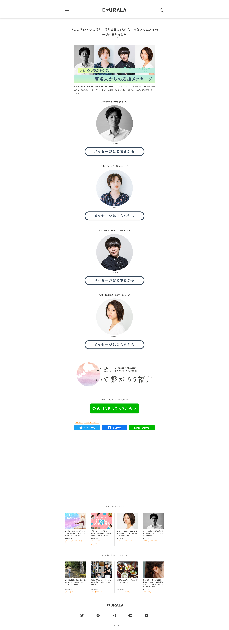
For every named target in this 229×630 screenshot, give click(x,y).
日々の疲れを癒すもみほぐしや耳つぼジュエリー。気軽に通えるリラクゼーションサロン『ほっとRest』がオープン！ (153, 583)
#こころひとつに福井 (91, 422)
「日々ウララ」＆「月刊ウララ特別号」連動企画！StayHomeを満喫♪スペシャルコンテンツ (101, 533)
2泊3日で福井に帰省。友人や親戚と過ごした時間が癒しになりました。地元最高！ (75, 582)
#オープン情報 (126, 591)
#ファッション (105, 543)
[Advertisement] (114, 452)
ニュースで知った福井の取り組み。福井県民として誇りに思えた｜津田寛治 (153, 533)
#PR (101, 591)
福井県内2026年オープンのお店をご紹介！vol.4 (127, 581)
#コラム (67, 591)
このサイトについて (114, 625)
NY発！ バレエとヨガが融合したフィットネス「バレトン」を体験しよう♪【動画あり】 (75, 533)
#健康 (93, 591)
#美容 (97, 591)
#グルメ (99, 540)
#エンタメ (79, 422)
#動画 (67, 543)
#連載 (72, 591)
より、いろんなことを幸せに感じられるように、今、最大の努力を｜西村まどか (127, 533)
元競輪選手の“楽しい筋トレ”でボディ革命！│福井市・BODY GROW (101, 582)
